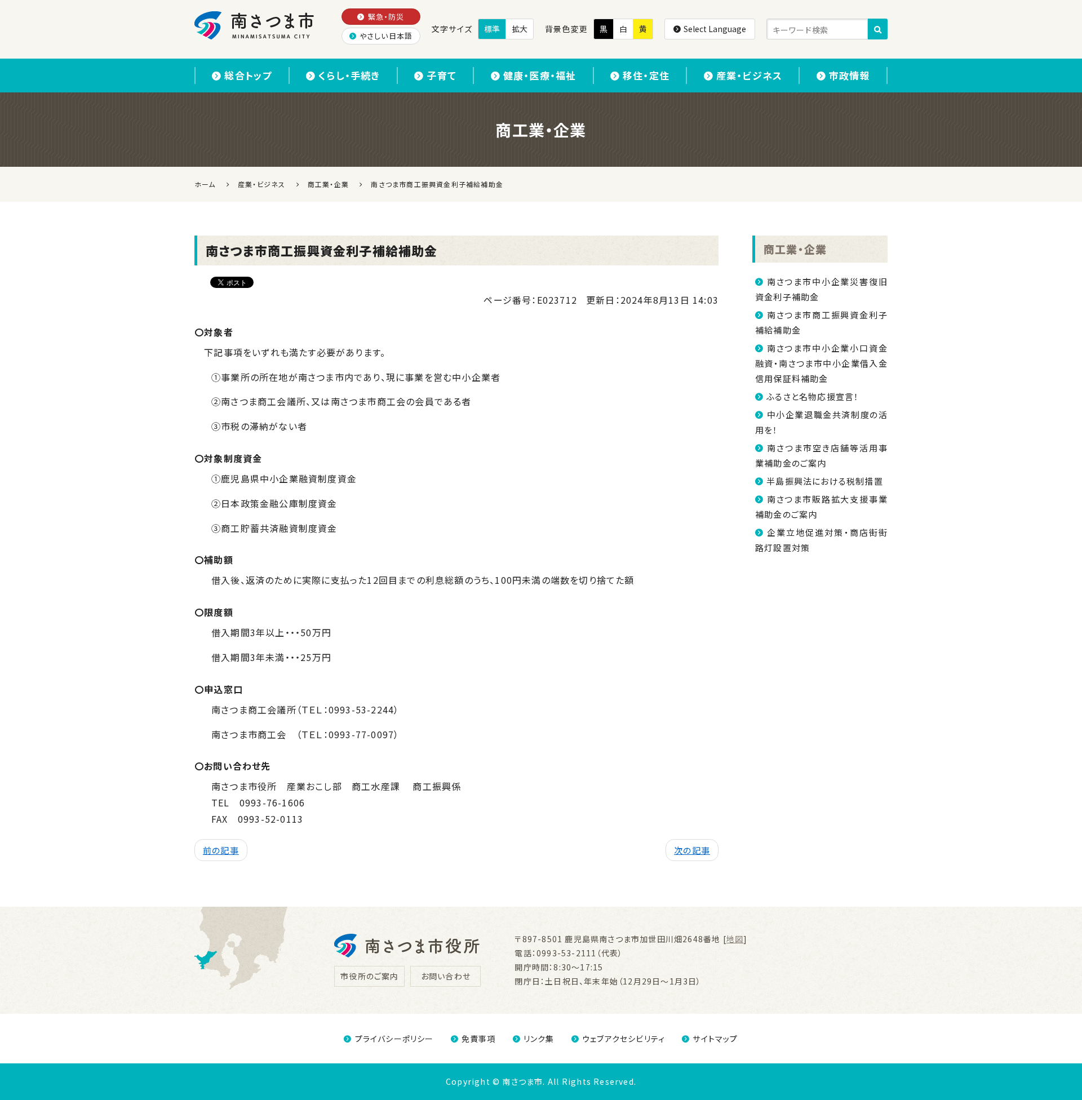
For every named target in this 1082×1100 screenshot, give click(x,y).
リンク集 (539, 1038)
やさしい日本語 (386, 35)
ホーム (205, 184)
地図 (734, 938)
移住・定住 (646, 75)
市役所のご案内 (369, 976)
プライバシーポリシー (394, 1038)
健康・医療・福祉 (540, 75)
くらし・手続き (349, 75)
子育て (441, 75)
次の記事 (692, 850)
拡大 (519, 28)
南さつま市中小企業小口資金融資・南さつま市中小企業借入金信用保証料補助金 (821, 363)
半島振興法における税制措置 (824, 481)
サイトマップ (715, 1038)
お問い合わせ (446, 976)
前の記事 (221, 850)
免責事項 (479, 1038)
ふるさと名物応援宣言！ (812, 396)
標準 (492, 28)
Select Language (715, 28)
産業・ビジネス (749, 75)
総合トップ (248, 75)
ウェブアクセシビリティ (623, 1038)
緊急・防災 (386, 16)
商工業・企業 (795, 248)
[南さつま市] (255, 25)
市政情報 (849, 75)
